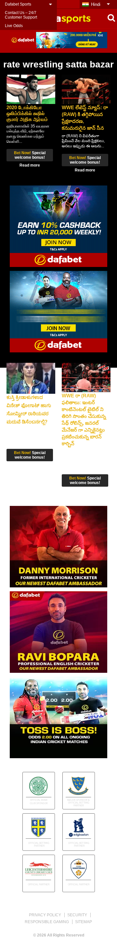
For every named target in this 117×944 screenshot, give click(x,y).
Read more (30, 165)
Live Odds (14, 25)
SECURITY (77, 915)
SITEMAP (83, 922)
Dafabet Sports (18, 4)
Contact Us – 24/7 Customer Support (21, 15)
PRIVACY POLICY (45, 915)
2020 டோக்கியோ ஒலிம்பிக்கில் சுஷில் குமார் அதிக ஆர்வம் (27, 113)
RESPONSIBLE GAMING (47, 922)
